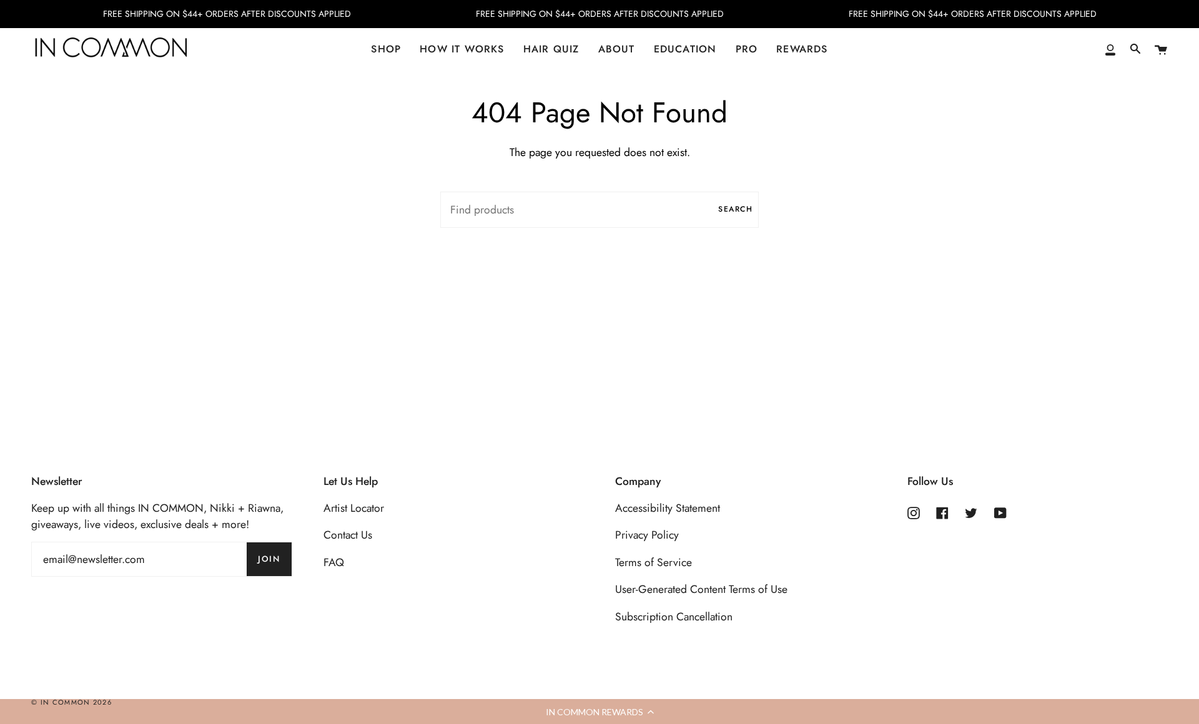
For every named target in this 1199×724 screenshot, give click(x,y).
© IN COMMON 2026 (71, 702)
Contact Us (347, 535)
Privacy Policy (647, 535)
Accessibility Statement (667, 508)
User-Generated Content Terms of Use (701, 589)
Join (269, 559)
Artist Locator (353, 508)
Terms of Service (653, 562)
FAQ (333, 562)
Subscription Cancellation (674, 617)
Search (735, 209)
